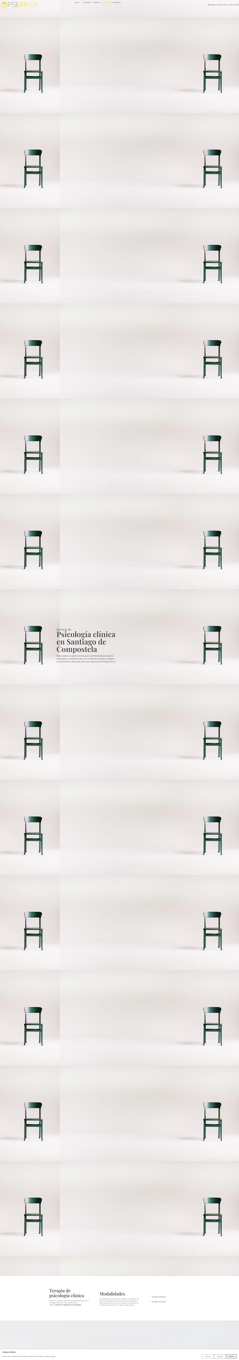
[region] (119, 1354)
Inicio (77, 2)
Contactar (117, 2)
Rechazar (220, 1356)
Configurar (207, 1356)
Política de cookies (49, 1356)
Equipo (96, 2)
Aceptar (231, 1356)
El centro (86, 2)
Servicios (105, 2)
